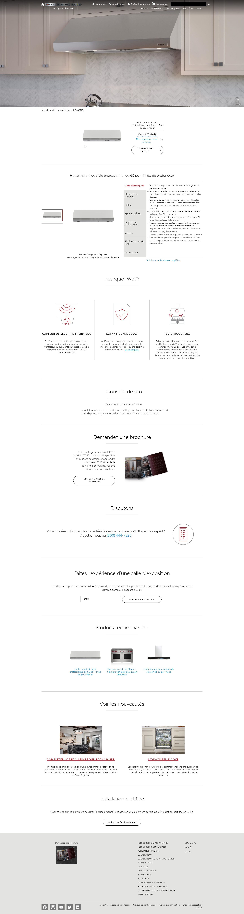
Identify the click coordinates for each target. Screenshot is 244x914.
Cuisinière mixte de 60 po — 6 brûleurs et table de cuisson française (122, 672)
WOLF (188, 847)
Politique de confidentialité (144, 905)
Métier (169, 8)
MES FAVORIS (144, 878)
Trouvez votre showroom (142, 599)
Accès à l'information (120, 905)
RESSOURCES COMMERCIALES (152, 847)
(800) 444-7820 (119, 535)
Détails (128, 205)
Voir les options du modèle (147, 136)
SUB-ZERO (190, 843)
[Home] (43, 4)
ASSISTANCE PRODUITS (149, 851)
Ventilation (64, 110)
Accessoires (162, 4)
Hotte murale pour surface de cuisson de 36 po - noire (159, 670)
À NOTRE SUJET (145, 863)
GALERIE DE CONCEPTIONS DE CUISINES (157, 890)
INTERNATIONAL (145, 894)
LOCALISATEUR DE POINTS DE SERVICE (156, 859)
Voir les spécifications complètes (163, 260)
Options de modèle (131, 195)
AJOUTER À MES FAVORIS (145, 150)
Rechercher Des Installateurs (122, 822)
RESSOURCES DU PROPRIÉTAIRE (153, 843)
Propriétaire (157, 8)
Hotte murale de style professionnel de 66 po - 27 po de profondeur (85, 672)
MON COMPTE (145, 874)
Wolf (54, 110)
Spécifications (133, 213)
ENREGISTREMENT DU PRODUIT (153, 886)
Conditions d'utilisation (169, 905)
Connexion (101, 4)
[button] (208, 4)
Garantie (104, 905)
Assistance (181, 8)
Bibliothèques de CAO (134, 243)
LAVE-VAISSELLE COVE (163, 759)
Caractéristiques (134, 185)
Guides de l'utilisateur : (132, 223)
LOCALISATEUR (145, 855)
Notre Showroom (140, 4)
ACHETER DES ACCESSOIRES (151, 882)
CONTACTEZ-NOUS (147, 871)
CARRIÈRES (143, 867)
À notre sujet (195, 8)
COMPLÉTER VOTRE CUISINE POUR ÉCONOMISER (81, 759)
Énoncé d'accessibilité (192, 905)
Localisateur (118, 4)
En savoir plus (131, 349)
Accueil (45, 110)
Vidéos (129, 233)
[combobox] (188, 4)
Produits (144, 8)
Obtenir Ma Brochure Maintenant (94, 480)
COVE (188, 851)
